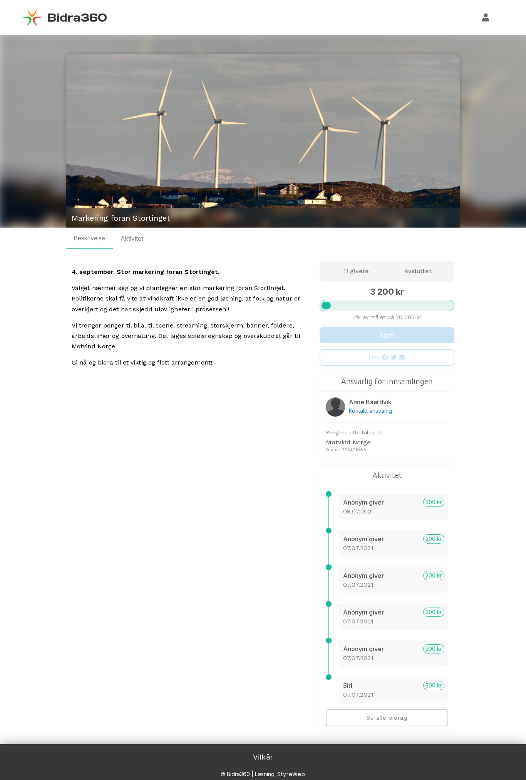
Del (375, 357)
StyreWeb (291, 774)
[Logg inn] (486, 17)
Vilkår (263, 757)
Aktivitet (132, 238)
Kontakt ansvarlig (370, 410)
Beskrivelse (89, 238)
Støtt (387, 335)
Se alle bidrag (387, 717)
